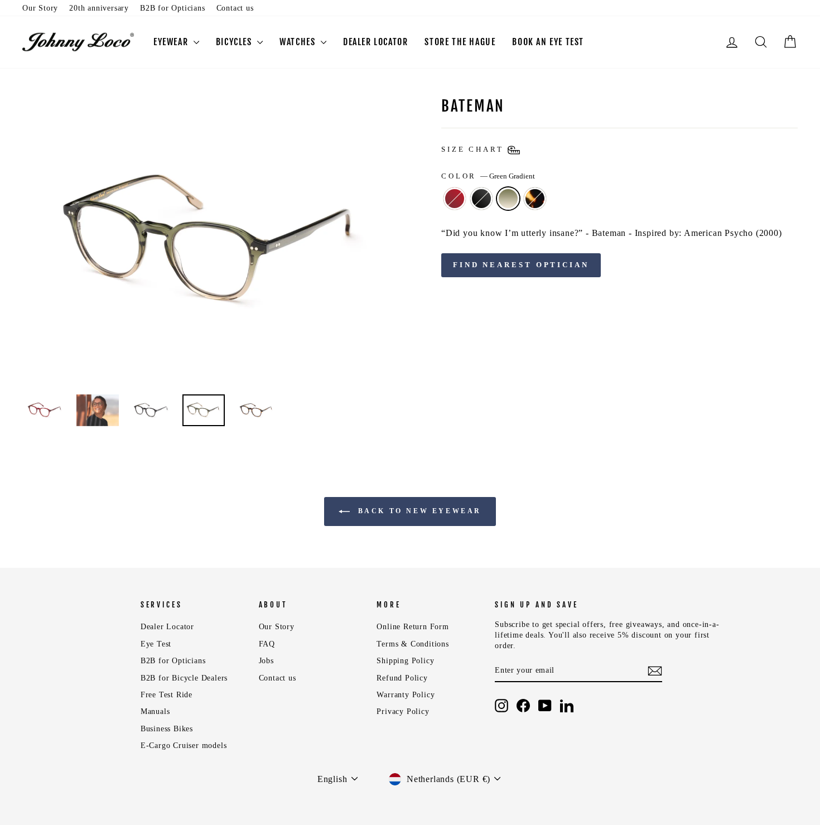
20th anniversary (99, 8)
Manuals (155, 711)
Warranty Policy (406, 695)
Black (481, 198)
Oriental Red (454, 198)
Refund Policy (402, 678)
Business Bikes (167, 729)
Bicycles (235, 41)
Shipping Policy (405, 661)
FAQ (267, 644)
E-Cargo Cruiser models (184, 745)
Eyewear (172, 41)
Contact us (235, 8)
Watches (298, 41)
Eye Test (156, 644)
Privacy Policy (403, 711)
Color (488, 176)
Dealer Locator (167, 627)
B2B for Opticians (172, 8)
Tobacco (535, 198)
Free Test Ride (166, 695)
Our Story (40, 8)
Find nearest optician (521, 264)
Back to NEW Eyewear (417, 510)
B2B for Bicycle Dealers (184, 678)
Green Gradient (508, 198)
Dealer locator (375, 41)
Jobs (266, 661)
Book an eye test (548, 41)
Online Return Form (412, 627)
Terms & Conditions (412, 644)
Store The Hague (460, 41)
